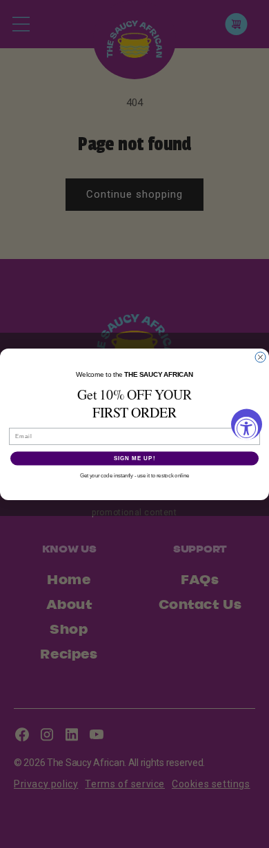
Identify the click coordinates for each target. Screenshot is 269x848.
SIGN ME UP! (135, 458)
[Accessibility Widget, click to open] (246, 424)
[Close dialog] (260, 357)
